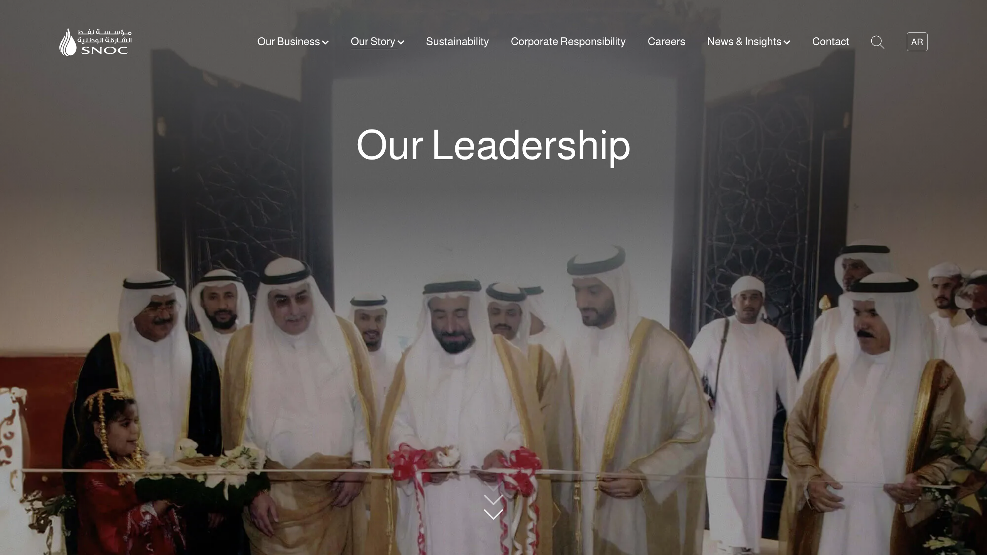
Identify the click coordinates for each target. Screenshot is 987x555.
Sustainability (457, 41)
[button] (878, 41)
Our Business (290, 41)
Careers (667, 41)
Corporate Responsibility (568, 41)
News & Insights (745, 41)
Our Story (374, 41)
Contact (830, 41)
